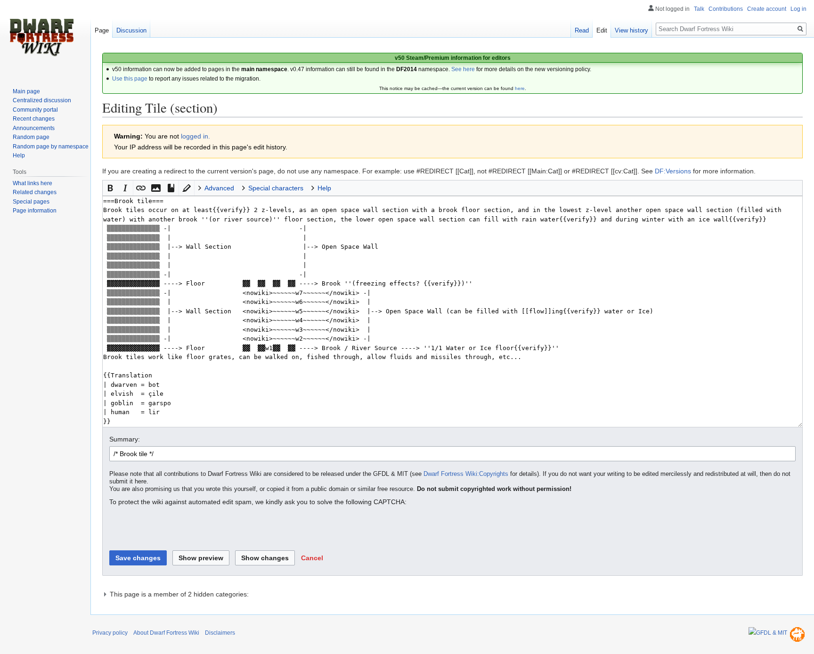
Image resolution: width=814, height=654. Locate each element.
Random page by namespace (51, 146)
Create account (766, 9)
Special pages (31, 201)
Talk (699, 9)
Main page (26, 91)
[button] (110, 188)
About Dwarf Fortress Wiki (166, 632)
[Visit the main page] (41, 37)
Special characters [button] (275, 188)
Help (19, 155)
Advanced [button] (219, 188)
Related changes (35, 192)
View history (631, 30)
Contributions (725, 9)
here (520, 88)
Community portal (35, 109)
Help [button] (324, 188)
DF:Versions (673, 171)
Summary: (124, 439)
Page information (35, 210)
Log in (798, 9)
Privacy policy (110, 632)
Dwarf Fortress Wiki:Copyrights (465, 474)
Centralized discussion (42, 100)
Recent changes (34, 118)
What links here (32, 183)
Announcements (34, 128)
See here (463, 69)
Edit (601, 30)
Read (582, 30)
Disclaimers (220, 632)
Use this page (129, 79)
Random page (31, 137)
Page (102, 30)
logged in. (195, 136)
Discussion (131, 30)
